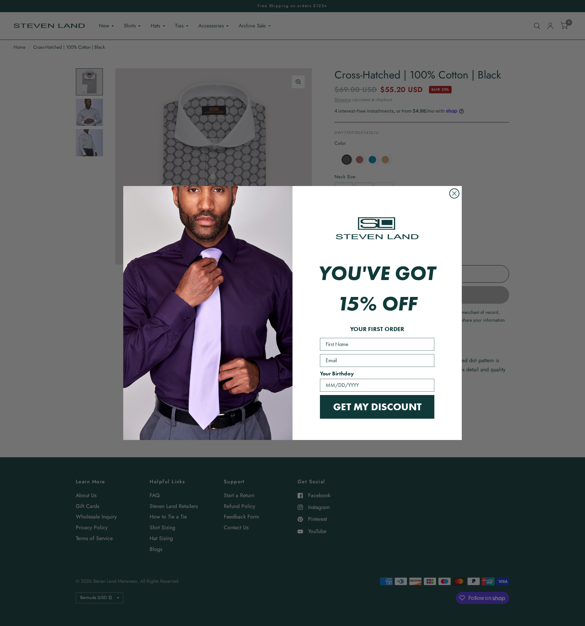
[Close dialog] (454, 193)
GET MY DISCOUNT (377, 406)
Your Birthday (337, 373)
